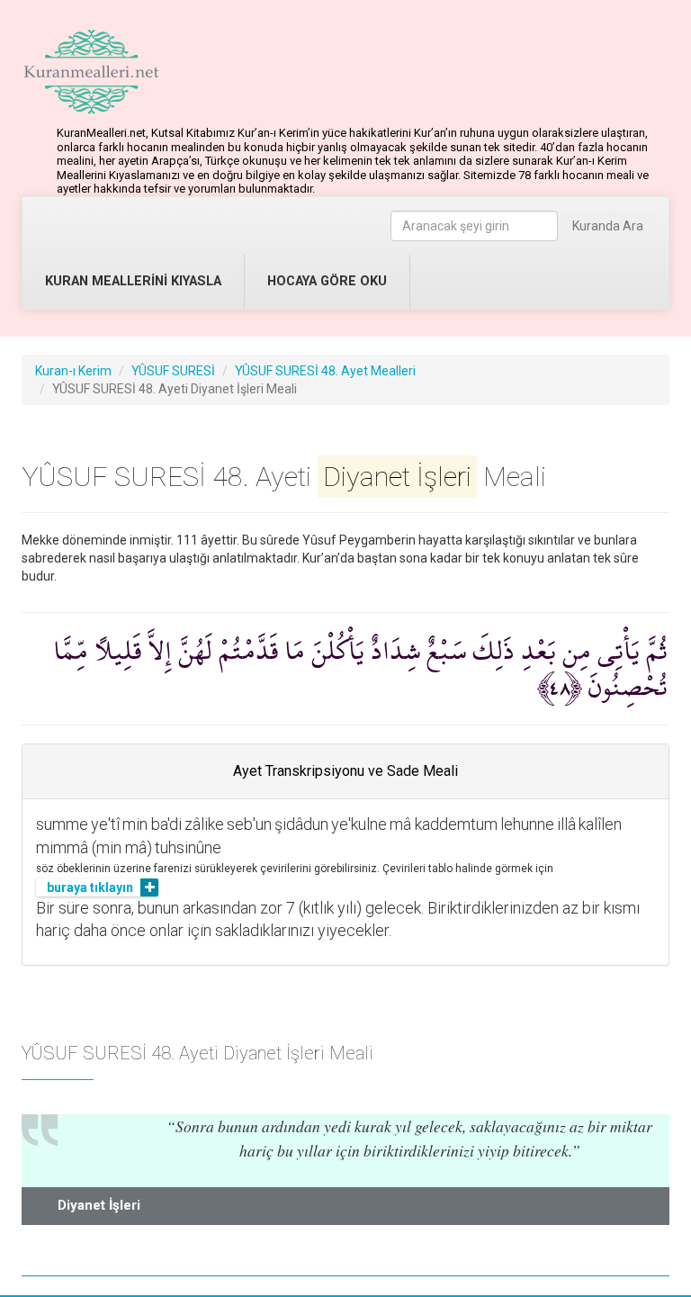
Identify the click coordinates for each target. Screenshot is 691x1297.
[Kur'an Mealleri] (91, 72)
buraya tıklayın (90, 887)
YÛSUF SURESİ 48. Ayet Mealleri (325, 371)
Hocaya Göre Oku (327, 281)
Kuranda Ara (607, 226)
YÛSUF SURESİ (173, 371)
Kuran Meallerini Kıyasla (133, 281)
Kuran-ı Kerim (73, 371)
